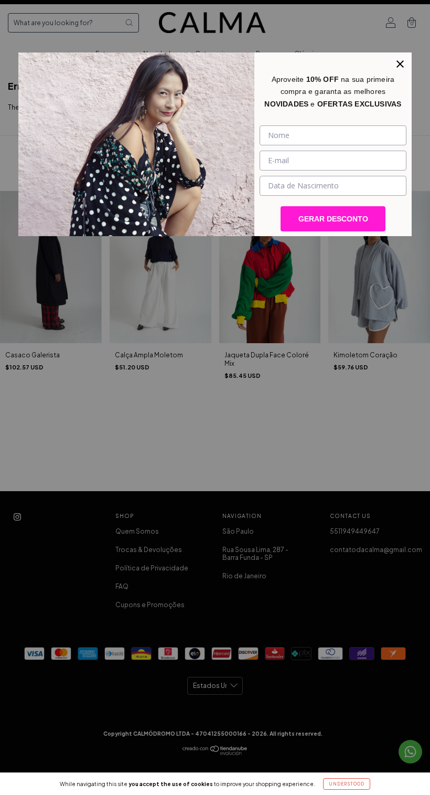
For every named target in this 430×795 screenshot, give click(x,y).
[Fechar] (400, 64)
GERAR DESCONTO (333, 219)
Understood (346, 784)
